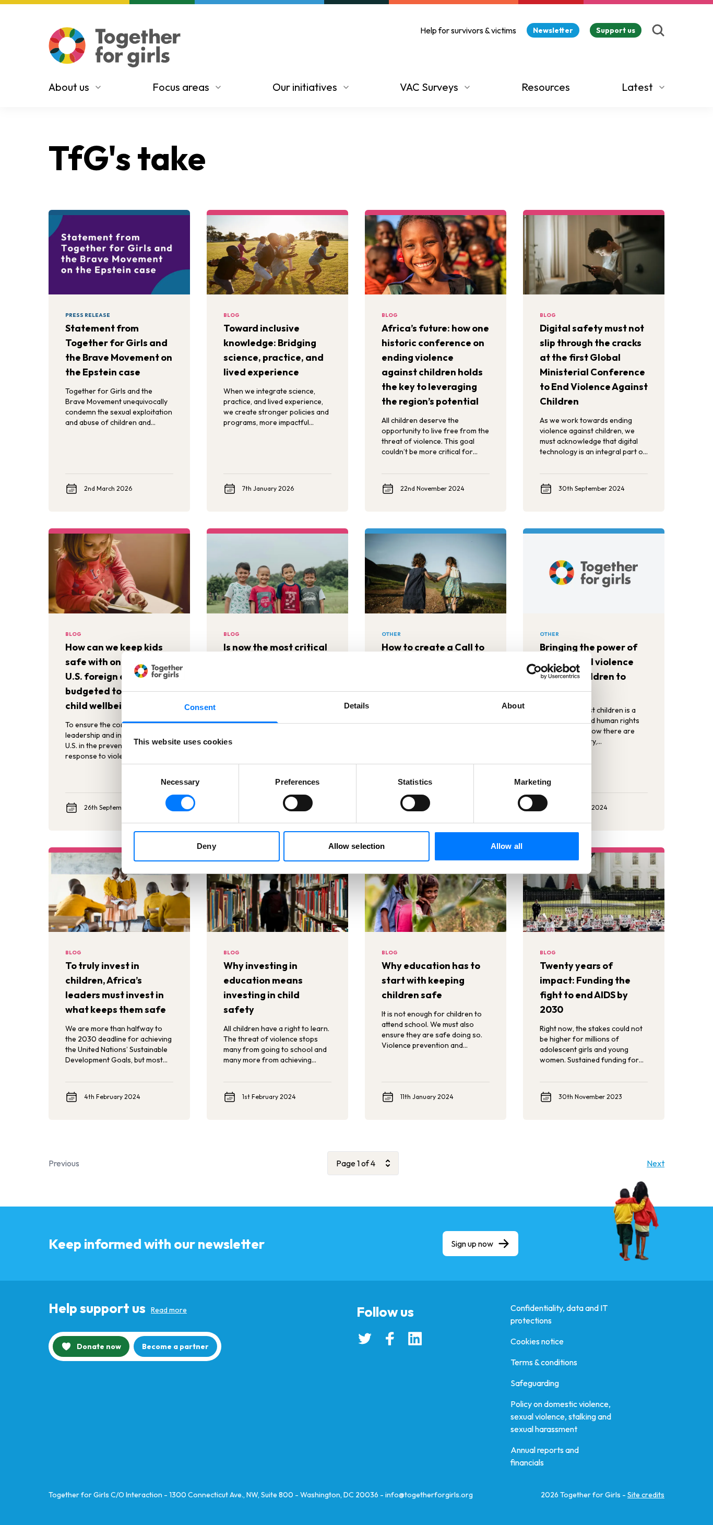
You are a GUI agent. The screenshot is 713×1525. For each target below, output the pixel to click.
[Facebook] (390, 1338)
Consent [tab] (200, 707)
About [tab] (513, 705)
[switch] (298, 803)
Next (655, 1163)
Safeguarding (534, 1383)
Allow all (506, 846)
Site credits (645, 1494)
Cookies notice (537, 1341)
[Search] (658, 30)
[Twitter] (364, 1338)
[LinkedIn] (415, 1338)
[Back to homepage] (115, 47)
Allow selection (356, 846)
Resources (545, 86)
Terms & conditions (543, 1362)
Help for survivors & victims (468, 30)
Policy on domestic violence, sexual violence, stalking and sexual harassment (560, 1416)
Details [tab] (357, 705)
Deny (206, 846)
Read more (169, 1310)
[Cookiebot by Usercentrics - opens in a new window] (534, 671)
